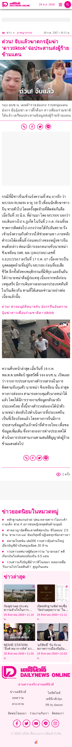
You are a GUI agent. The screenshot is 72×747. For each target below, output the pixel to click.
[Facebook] (33, 458)
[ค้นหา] (67, 4)
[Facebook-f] (17, 723)
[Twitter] (39, 458)
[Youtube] (36, 723)
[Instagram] (55, 723)
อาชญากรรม (24, 32)
